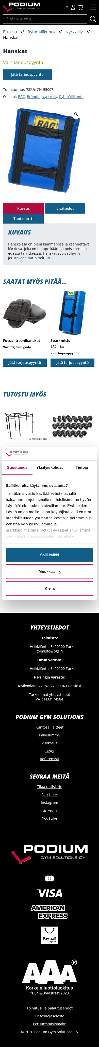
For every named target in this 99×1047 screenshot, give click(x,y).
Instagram (49, 802)
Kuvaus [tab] (23, 208)
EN (65, 7)
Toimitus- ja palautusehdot (50, 1008)
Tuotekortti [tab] (23, 218)
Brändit (33, 96)
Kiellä (50, 588)
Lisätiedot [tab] (65, 208)
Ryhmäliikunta (41, 32)
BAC (21, 96)
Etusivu (10, 32)
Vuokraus (49, 743)
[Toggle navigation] (93, 7)
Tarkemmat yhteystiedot (49, 694)
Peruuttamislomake (49, 1023)
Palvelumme (49, 735)
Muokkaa (47, 572)
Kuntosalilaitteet (49, 727)
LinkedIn (49, 810)
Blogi (49, 750)
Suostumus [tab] (17, 467)
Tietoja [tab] (82, 467)
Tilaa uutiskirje (49, 786)
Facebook (49, 794)
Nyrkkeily (74, 32)
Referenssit (49, 758)
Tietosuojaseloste (49, 1016)
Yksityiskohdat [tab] (49, 467)
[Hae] (93, 19)
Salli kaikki (49, 555)
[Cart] (80, 7)
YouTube (49, 818)
